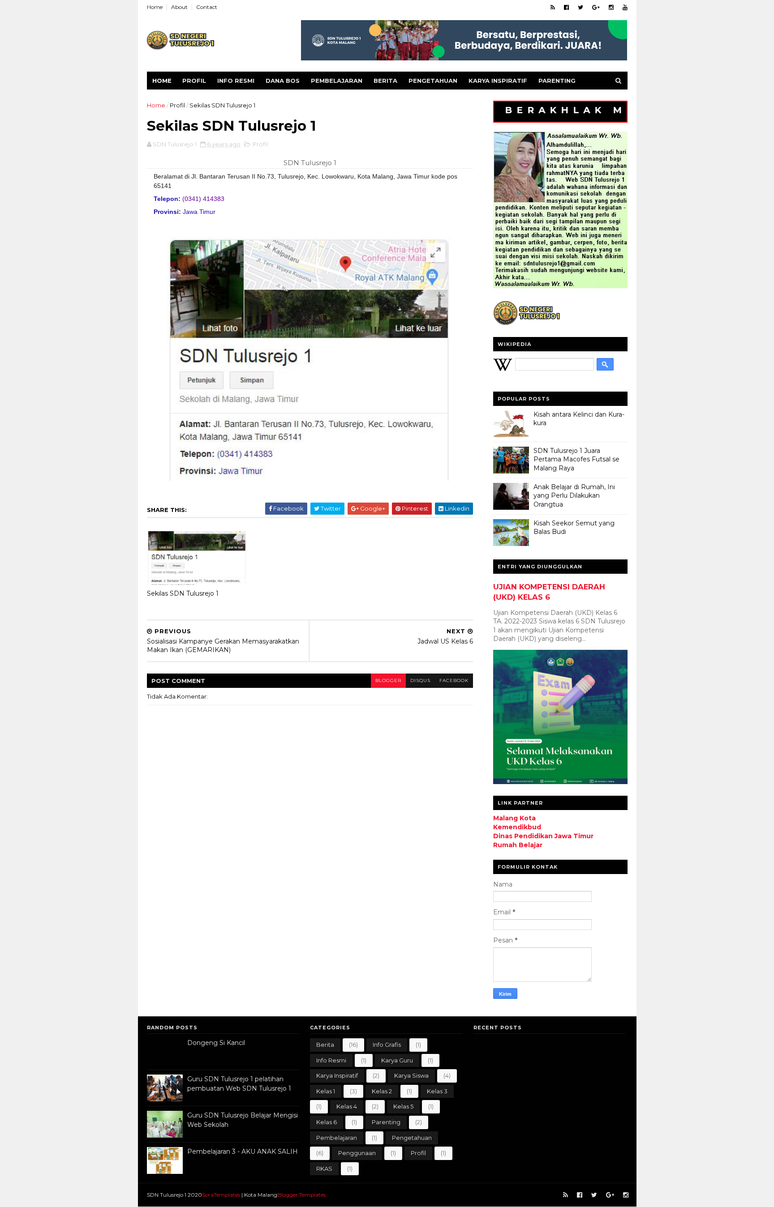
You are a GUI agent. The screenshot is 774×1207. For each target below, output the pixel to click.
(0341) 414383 (203, 198)
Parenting (557, 80)
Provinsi (166, 211)
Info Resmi (235, 80)
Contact (206, 7)
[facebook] (566, 7)
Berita (385, 80)
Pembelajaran (336, 80)
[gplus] (596, 7)
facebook (454, 680)
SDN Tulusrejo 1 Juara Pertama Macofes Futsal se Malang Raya (576, 459)
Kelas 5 (403, 1106)
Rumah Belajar (517, 845)
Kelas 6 (326, 1122)
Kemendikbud (517, 827)
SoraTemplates (221, 1194)
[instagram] (611, 7)
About (179, 7)
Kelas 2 (382, 1091)
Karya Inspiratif (498, 80)
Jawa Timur (199, 211)
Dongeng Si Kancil (216, 1043)
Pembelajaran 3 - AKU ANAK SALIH (242, 1151)
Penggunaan (357, 1152)
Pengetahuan (432, 80)
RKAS (324, 1168)
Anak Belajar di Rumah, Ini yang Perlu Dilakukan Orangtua (574, 495)
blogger (388, 680)
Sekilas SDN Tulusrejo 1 (183, 593)
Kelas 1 (325, 1091)
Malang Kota (514, 818)
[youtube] (625, 7)
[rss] (552, 7)
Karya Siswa (411, 1075)
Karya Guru (397, 1060)
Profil (194, 80)
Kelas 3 (437, 1091)
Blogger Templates (301, 1194)
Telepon (166, 198)
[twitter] (580, 7)
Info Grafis (387, 1044)
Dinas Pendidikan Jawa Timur (543, 836)
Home (155, 7)
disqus (420, 680)
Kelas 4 (346, 1106)
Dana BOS (283, 80)
